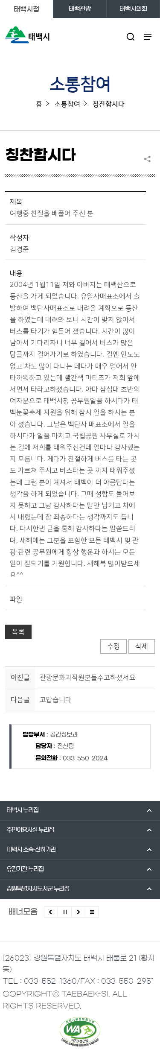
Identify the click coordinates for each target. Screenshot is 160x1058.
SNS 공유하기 (149, 158)
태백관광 (80, 9)
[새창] (80, 1031)
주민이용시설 (30, 830)
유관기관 (25, 869)
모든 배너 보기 (92, 912)
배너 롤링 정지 (65, 912)
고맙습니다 (56, 700)
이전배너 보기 (51, 912)
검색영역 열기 (130, 36)
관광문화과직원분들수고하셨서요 (88, 677)
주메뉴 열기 (147, 36)
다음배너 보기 (78, 912)
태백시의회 (133, 9)
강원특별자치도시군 (37, 889)
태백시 (22, 810)
